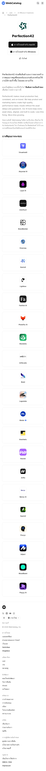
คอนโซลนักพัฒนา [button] (8, 678)
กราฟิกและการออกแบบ (26, 13)
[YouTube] (10, 613)
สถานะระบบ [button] (6, 713)
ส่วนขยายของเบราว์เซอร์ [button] (11, 640)
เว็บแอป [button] (5, 644)
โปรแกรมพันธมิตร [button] (8, 710)
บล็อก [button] (4, 706)
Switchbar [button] (6, 647)
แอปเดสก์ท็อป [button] (7, 636)
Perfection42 (12, 15)
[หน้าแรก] (11, 3)
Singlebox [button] (6, 651)
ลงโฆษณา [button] (5, 689)
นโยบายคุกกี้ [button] (6, 748)
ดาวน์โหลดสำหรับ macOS (24, 45)
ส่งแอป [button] (4, 685)
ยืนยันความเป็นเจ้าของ (34, 87)
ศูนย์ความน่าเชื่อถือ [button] (9, 741)
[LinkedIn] (7, 613)
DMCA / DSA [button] (7, 762)
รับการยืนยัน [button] (6, 682)
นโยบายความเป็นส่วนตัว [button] (10, 745)
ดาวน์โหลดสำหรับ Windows (24, 52)
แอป (10, 13)
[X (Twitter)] (3, 613)
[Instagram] (14, 613)
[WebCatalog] (4, 607)
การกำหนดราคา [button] (8, 699)
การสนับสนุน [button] (6, 703)
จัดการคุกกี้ (5, 623)
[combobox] (13, 618)
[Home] (3, 13)
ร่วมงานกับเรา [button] (7, 727)
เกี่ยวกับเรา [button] (6, 724)
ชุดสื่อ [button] (4, 731)
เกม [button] (3, 664)
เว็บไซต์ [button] (24, 58)
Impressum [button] (6, 766)
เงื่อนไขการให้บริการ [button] (9, 758)
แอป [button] (3, 661)
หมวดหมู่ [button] (5, 668)
